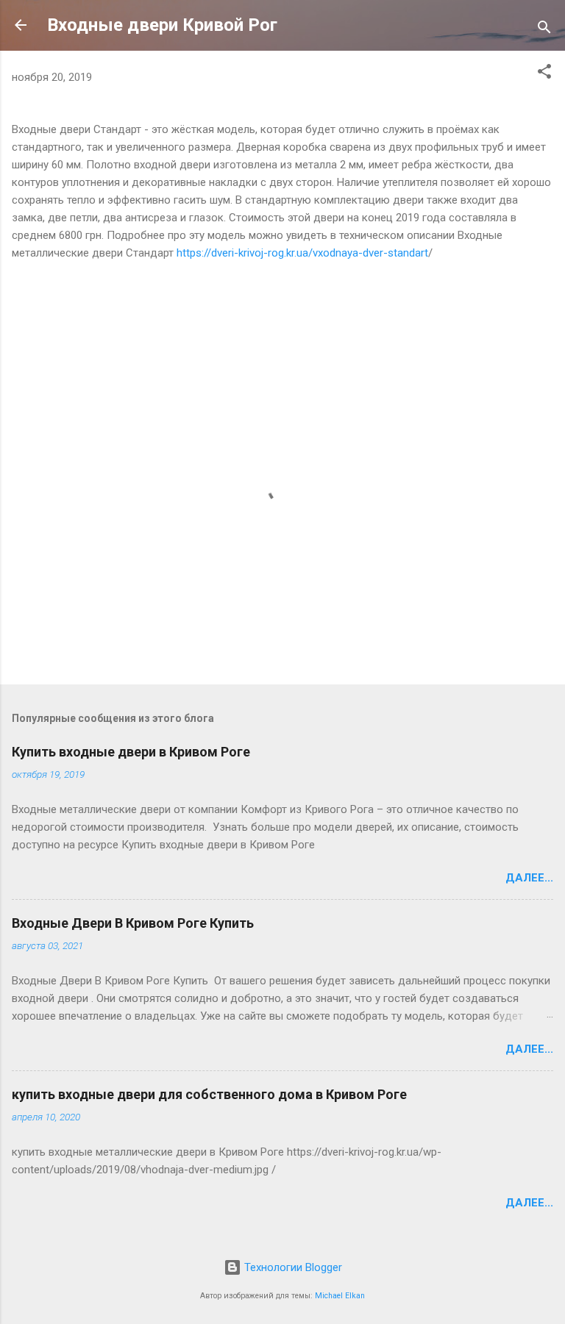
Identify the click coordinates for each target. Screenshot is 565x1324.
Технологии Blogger (291, 1267)
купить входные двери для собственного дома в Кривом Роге (209, 1094)
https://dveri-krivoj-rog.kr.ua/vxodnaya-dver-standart (302, 253)
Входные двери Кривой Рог (162, 25)
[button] (544, 73)
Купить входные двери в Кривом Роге (131, 751)
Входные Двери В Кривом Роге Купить (133, 923)
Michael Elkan (340, 1295)
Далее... (529, 877)
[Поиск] (544, 29)
